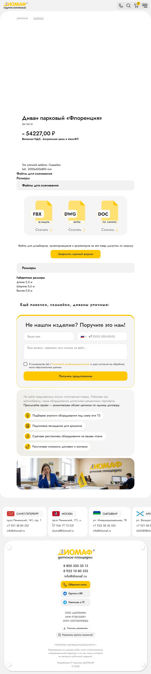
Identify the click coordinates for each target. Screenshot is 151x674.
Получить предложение (75, 376)
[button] (75, 634)
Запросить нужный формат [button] (75, 254)
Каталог (39, 18)
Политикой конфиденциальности (71, 364)
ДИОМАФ (22, 18)
